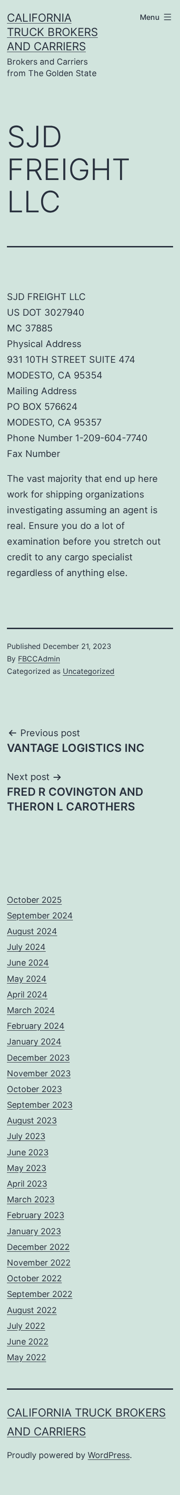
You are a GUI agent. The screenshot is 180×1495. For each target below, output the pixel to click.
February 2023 (35, 1215)
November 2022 (39, 1262)
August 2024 (32, 931)
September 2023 (39, 1105)
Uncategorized (88, 671)
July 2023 (26, 1136)
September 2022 (39, 1294)
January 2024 (34, 1041)
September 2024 (40, 915)
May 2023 (26, 1168)
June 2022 (27, 1341)
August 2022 (32, 1310)
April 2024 (27, 994)
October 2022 (34, 1278)
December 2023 (38, 1058)
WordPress (109, 1455)
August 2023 (32, 1120)
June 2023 (27, 1152)
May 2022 (26, 1357)
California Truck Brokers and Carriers (52, 32)
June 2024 (28, 962)
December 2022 (38, 1247)
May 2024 (27, 979)
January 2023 (34, 1231)
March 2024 (31, 1010)
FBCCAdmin (39, 658)
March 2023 (30, 1199)
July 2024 (26, 947)
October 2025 (34, 900)
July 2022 (26, 1326)
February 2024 (36, 1026)
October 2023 (34, 1089)
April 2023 (27, 1184)
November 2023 (39, 1073)
